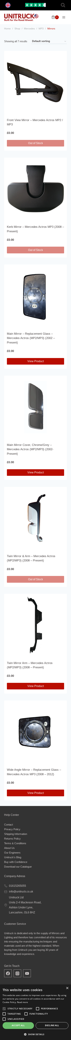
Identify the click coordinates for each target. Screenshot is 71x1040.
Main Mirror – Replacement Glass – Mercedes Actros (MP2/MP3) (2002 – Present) (31, 338)
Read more (22, 1002)
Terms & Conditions (15, 843)
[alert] (35, 1012)
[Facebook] (8, 973)
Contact (8, 824)
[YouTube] (27, 973)
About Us (9, 847)
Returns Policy (12, 838)
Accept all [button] (18, 1025)
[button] (35, 1034)
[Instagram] (17, 973)
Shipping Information (15, 833)
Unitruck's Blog (12, 857)
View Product (35, 361)
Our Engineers (12, 852)
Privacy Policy (12, 829)
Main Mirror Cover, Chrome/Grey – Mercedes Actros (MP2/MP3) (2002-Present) (30, 449)
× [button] (67, 988)
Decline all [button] (52, 1025)
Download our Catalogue (18, 866)
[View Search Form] (63, 5)
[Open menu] (63, 17)
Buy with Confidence (15, 861)
